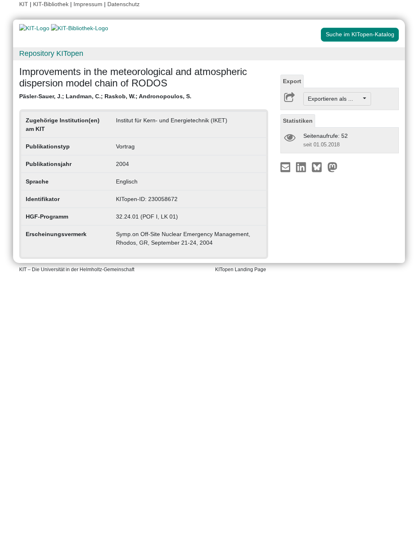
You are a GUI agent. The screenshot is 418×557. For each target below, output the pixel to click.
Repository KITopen (51, 53)
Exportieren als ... (334, 98)
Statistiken (298, 120)
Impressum (87, 4)
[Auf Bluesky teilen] (319, 167)
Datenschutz (123, 4)
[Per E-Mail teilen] (286, 167)
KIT (23, 4)
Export (292, 81)
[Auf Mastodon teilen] (332, 167)
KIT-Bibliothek (51, 4)
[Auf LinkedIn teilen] (302, 167)
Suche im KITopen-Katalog (360, 34)
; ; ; (105, 96)
